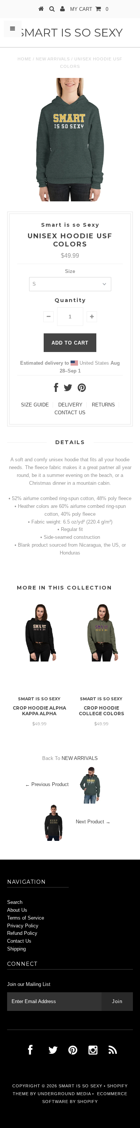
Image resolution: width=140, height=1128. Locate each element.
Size (70, 271)
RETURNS (103, 405)
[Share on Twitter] (67, 389)
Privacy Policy (22, 926)
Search (14, 902)
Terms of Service (25, 918)
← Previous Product (47, 785)
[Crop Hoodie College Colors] (101, 660)
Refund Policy (22, 933)
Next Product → (93, 822)
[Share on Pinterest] (82, 389)
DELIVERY (70, 405)
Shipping (16, 949)
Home (24, 59)
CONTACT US (70, 412)
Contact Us (19, 941)
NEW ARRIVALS (53, 59)
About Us (17, 910)
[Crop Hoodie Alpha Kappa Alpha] (39, 660)
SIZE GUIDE (35, 405)
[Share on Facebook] (56, 389)
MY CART (89, 9)
